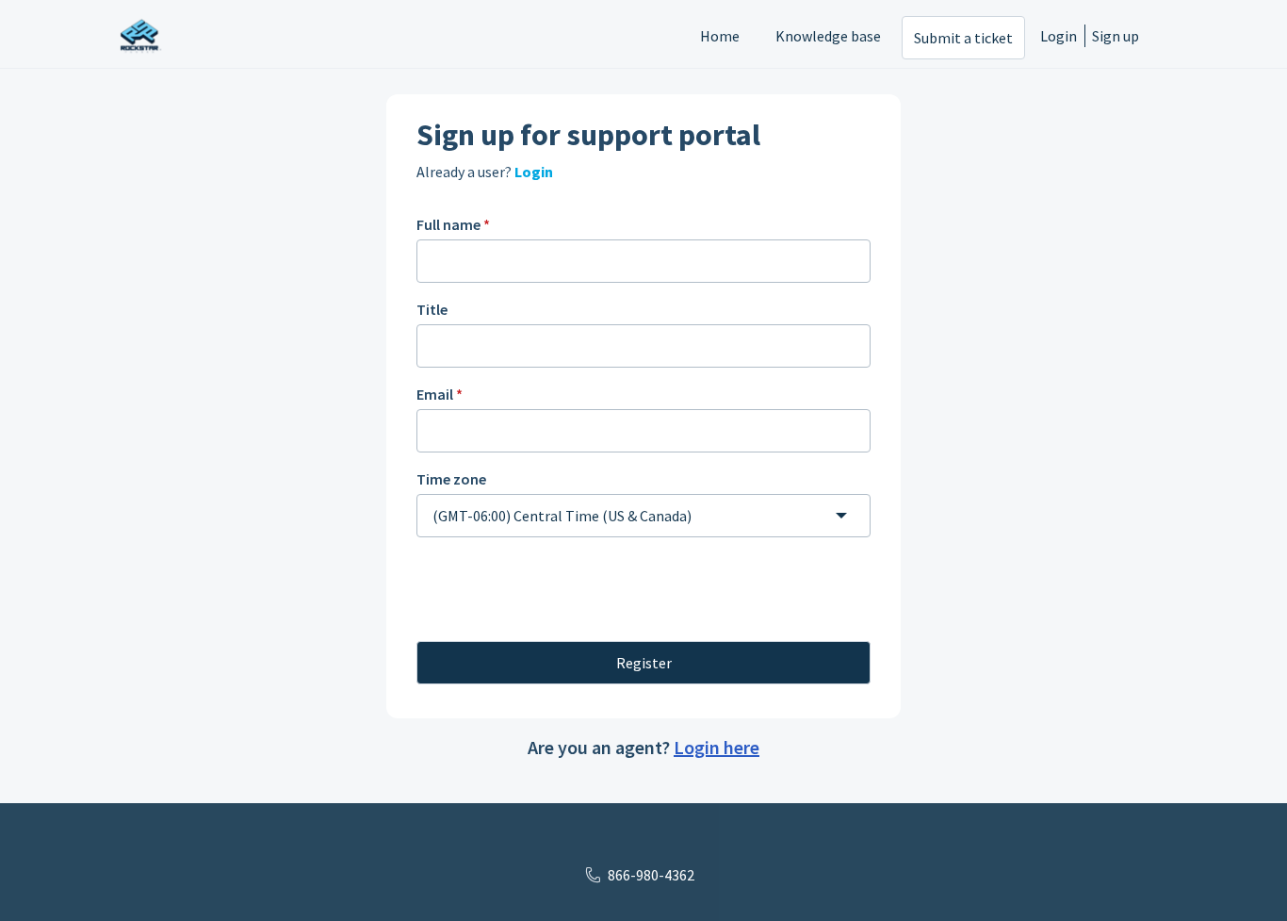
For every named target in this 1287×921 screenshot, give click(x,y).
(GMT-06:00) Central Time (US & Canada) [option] (562, 515)
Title (432, 309)
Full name (453, 224)
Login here (716, 747)
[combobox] (643, 515)
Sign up (1115, 35)
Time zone (451, 478)
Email (439, 394)
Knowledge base (828, 35)
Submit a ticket (963, 37)
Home (720, 35)
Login (1058, 35)
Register (644, 662)
